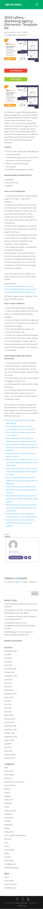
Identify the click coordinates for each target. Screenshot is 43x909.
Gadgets (7, 796)
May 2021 (8, 708)
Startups (7, 857)
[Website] (26, 557)
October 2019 (9, 758)
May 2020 (8, 747)
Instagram (8, 814)
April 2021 (8, 711)
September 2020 (10, 737)
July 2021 (7, 701)
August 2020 (9, 740)
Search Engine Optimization (15, 835)
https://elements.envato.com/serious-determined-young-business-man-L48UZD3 (20, 523)
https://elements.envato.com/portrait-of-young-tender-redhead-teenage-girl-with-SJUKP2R (22, 499)
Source (7, 534)
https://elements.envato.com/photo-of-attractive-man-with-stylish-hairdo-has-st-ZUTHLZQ (22, 490)
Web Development (11, 868)
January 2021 (9, 722)
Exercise (7, 789)
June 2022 (8, 679)
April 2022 (8, 686)
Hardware (8, 803)
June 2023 (8, 658)
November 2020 (10, 729)
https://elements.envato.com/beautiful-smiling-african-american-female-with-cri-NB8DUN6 (22, 480)
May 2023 (8, 661)
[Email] (29, 557)
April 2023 (8, 665)
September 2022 (10, 676)
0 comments (22, 35)
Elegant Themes (21, 903)
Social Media (9, 850)
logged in (18, 582)
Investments (9, 817)
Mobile (7, 828)
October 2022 (9, 672)
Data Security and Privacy (14, 782)
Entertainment (9, 785)
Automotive (8, 771)
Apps (6, 767)
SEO (5, 842)
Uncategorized (9, 35)
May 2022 (8, 683)
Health (6, 807)
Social (6, 846)
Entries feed (9, 881)
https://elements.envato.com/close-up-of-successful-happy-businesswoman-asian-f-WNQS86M (22, 462)
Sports (6, 853)
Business (7, 778)
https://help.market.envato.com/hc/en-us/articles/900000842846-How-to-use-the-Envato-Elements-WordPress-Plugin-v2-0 (20, 289)
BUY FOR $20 (15, 79)
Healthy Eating (9, 810)
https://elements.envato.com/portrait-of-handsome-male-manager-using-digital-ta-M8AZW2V (22, 447)
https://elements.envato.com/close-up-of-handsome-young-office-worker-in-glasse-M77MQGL (22, 471)
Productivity (8, 832)
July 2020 (7, 744)
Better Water (9, 775)
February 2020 (9, 754)
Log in (6, 877)
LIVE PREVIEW (16, 71)
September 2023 (10, 651)
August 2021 (9, 697)
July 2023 (7, 654)
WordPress (21, 906)
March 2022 (8, 690)
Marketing (8, 825)
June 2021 (8, 704)
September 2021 (10, 694)
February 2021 (9, 719)
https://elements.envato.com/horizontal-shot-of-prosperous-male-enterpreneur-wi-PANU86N (21, 508)
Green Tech (8, 800)
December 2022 (10, 669)
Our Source (11, 32)
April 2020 (8, 751)
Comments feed (10, 884)
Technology (8, 860)
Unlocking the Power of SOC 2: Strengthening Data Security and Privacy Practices (19, 626)
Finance (7, 792)
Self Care (7, 839)
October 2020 (9, 733)
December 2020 (10, 726)
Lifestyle (7, 821)
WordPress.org (10, 888)
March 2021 (8, 715)
